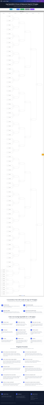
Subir (18, 9)
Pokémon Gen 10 (33, 399)
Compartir (33, 9)
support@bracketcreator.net (23, 397)
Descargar (23, 9)
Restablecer (28, 9)
